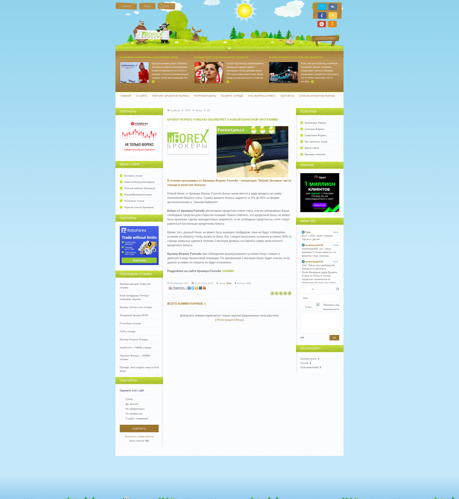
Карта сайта (312, 147)
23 (208, 110)
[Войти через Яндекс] (332, 15)
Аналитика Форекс (315, 122)
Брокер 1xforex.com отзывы (136, 307)
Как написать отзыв (316, 141)
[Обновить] (337, 289)
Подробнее (153, 81)
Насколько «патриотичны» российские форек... (149, 57)
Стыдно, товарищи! (137, 418)
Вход (239, 319)
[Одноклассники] (197, 288)
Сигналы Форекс (314, 129)
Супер (129, 399)
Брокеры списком (315, 154)
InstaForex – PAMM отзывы (135, 347)
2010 (188, 110)
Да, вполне (132, 403)
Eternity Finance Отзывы (134, 339)
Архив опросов (145, 436)
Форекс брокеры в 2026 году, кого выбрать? (296, 57)
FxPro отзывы (128, 331)
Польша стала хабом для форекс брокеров (221, 57)
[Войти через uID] (322, 7)
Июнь (199, 110)
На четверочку (134, 413)
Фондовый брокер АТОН (134, 315)
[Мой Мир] (200, 288)
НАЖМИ (228, 271)
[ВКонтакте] (189, 288)
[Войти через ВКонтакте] (332, 7)
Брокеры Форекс (153, 34)
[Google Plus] (204, 288)
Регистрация (225, 319)
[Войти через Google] (321, 24)
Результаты (131, 436)
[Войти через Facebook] (322, 15)
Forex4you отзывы (130, 323)
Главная (175, 110)
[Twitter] (193, 288)
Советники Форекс (315, 135)
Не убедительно (135, 408)
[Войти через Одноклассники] (332, 24)
